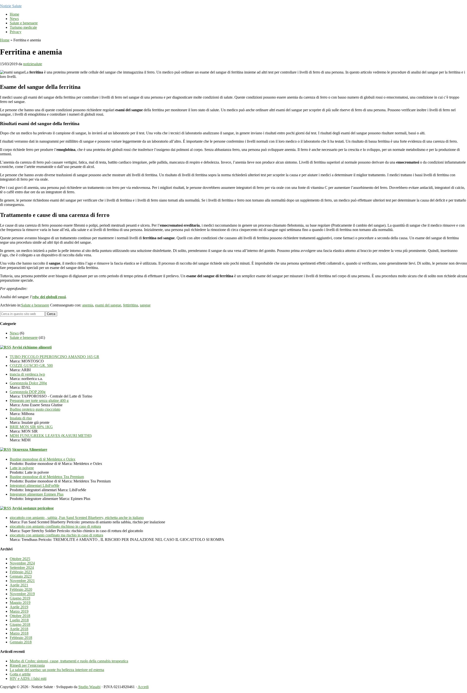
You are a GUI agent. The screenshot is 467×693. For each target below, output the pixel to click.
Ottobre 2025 (20, 559)
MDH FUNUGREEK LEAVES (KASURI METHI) (51, 436)
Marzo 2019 (19, 611)
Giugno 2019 (20, 598)
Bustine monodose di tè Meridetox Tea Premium (47, 477)
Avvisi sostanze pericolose (33, 508)
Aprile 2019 (19, 607)
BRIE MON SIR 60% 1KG (31, 427)
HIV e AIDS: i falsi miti (28, 678)
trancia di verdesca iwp (27, 374)
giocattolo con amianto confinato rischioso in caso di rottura (55, 526)
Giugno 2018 (20, 624)
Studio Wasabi (89, 687)
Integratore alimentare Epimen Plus (36, 494)
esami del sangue (108, 305)
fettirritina (130, 305)
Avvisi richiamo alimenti (32, 347)
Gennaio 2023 (21, 576)
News (14, 333)
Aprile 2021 (19, 585)
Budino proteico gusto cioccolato (35, 409)
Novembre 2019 (22, 594)
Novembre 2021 (22, 581)
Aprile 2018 (19, 629)
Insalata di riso (21, 418)
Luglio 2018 (19, 620)
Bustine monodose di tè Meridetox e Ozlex (42, 459)
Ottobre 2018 (20, 616)
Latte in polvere (22, 468)
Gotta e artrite (20, 674)
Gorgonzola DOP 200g (27, 392)
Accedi (143, 687)
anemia (87, 305)
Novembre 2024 (22, 563)
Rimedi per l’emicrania (27, 665)
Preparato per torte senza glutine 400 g (39, 400)
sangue (145, 305)
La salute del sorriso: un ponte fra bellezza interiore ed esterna (57, 670)
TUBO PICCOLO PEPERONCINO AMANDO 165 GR (54, 357)
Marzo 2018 (19, 633)
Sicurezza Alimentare (29, 449)
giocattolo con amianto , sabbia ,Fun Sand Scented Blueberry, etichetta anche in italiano (77, 518)
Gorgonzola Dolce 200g (28, 383)
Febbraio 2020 (21, 589)
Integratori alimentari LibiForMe (34, 485)
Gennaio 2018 (21, 642)
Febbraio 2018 (21, 638)
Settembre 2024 (22, 567)
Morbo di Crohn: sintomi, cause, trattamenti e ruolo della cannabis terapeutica (69, 661)
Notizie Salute (11, 6)
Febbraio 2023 (21, 572)
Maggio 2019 (20, 603)
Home (4, 40)
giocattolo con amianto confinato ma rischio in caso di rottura (56, 535)
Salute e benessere (35, 305)
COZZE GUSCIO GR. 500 (31, 365)
